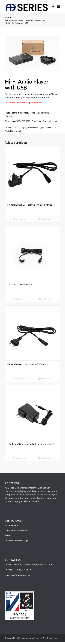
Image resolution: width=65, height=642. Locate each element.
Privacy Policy (11, 525)
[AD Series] (27, 6)
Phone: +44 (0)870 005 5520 (17, 121)
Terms (8, 535)
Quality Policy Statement (16, 530)
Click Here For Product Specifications (23, 102)
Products (10, 17)
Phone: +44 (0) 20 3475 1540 (18, 569)
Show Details (45, 219)
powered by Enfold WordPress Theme (42, 638)
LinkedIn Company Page (16, 540)
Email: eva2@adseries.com (44, 121)
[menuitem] (51, 6)
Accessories (33, 127)
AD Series (21, 638)
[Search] (51, 6)
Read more (20, 219)
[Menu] (58, 6)
